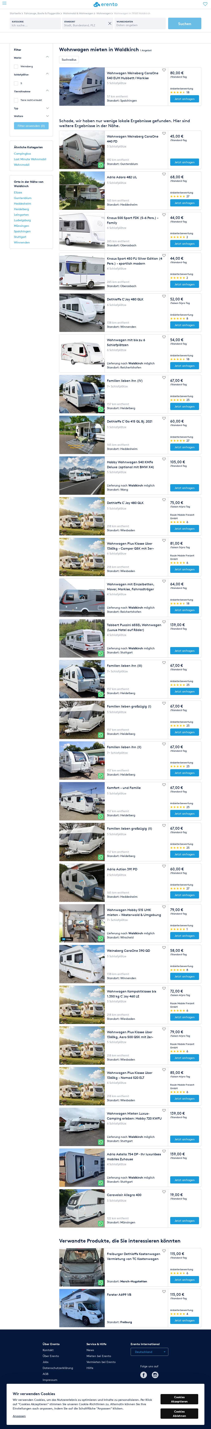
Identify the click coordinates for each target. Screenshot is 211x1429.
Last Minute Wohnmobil (30, 159)
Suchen (184, 23)
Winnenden (22, 242)
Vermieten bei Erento (101, 1362)
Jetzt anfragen (185, 99)
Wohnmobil (21, 164)
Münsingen (21, 225)
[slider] (178, 92)
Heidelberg (21, 209)
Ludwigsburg (22, 220)
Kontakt (48, 1350)
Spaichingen (22, 231)
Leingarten (21, 214)
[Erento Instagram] (155, 1374)
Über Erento (51, 1356)
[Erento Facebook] (143, 1374)
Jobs (45, 1362)
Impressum (50, 1380)
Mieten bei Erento (99, 1356)
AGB (45, 1374)
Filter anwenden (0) (31, 125)
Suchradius (69, 59)
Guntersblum (23, 198)
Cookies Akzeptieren (179, 1399)
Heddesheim (22, 203)
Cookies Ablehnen (179, 1413)
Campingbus (22, 153)
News (90, 1350)
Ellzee (18, 192)
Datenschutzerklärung (58, 1368)
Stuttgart (20, 237)
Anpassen (19, 1416)
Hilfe (90, 1368)
